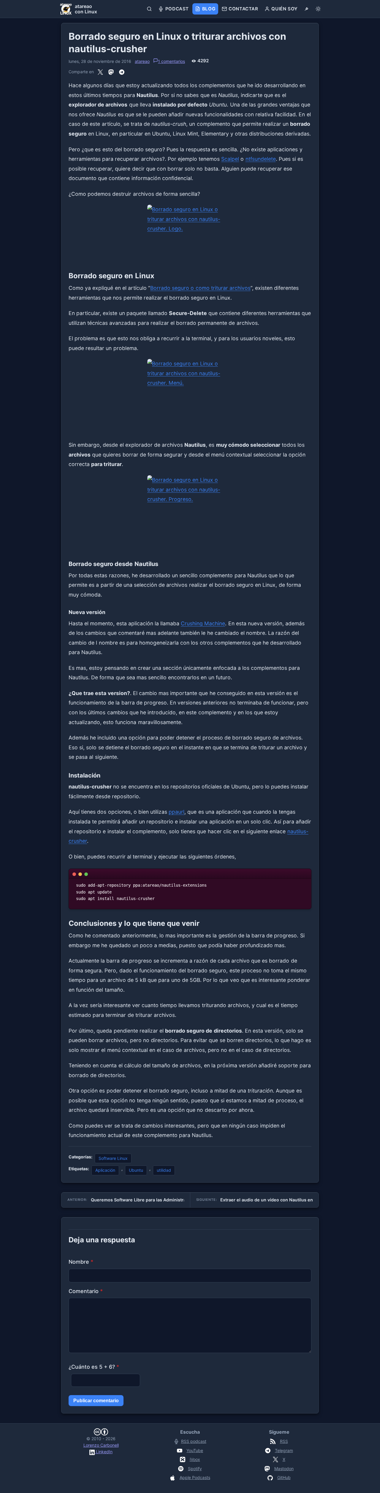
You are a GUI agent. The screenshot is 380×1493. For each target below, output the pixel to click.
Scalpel (230, 159)
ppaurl (176, 812)
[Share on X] (100, 72)
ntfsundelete (261, 159)
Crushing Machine (203, 623)
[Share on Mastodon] (111, 72)
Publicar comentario (96, 1400)
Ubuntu (136, 1170)
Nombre (81, 1262)
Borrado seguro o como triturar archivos (200, 288)
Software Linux (113, 1158)
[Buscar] (149, 9)
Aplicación (105, 1170)
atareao (142, 61)
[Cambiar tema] (318, 9)
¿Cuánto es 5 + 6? (94, 1367)
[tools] (306, 9)
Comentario (86, 1291)
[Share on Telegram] (122, 72)
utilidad (164, 1170)
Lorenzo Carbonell (101, 1445)
